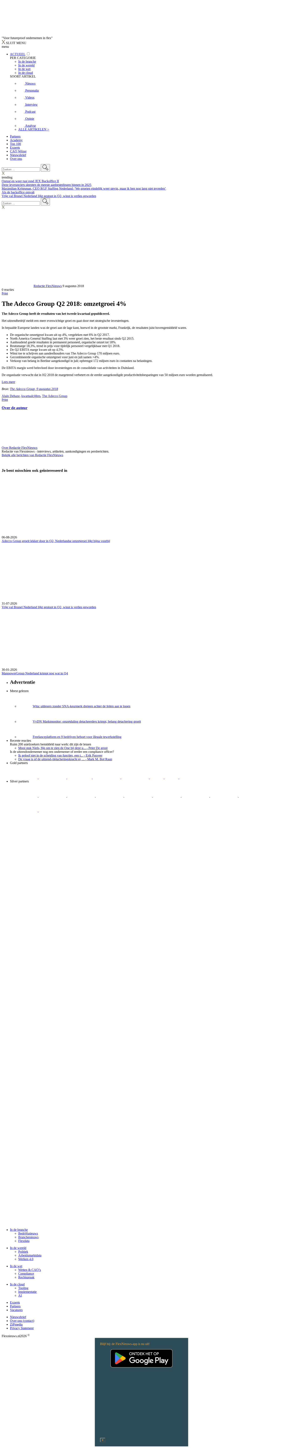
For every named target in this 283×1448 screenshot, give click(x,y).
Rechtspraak (26, 1277)
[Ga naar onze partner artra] (167, 796)
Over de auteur (14, 408)
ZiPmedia (16, 1324)
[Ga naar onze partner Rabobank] (195, 796)
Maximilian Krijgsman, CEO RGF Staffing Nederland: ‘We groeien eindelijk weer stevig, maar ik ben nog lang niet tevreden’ (84, 188)
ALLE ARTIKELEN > (33, 129)
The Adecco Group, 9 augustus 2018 (34, 389)
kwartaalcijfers (30, 396)
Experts (15, 147)
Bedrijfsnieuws (28, 1233)
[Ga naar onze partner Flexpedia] (135, 777)
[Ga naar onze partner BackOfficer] (80, 777)
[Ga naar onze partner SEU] (53, 796)
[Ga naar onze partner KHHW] (171, 777)
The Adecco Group (54, 396)
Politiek (23, 1251)
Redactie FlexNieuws (48, 286)
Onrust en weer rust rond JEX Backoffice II (30, 181)
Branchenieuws (28, 1237)
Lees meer (8, 382)
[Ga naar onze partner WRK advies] (52, 810)
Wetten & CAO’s (29, 1270)
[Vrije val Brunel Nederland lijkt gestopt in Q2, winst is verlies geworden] (141, 572)
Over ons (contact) (22, 1320)
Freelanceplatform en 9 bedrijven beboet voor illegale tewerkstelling (77, 737)
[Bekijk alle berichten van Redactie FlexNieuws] (17, 286)
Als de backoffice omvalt (18, 192)
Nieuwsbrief (18, 155)
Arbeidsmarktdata (29, 1255)
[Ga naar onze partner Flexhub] (24, 796)
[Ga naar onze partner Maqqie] (138, 796)
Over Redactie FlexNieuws (19, 447)
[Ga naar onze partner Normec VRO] (110, 796)
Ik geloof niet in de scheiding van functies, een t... (60, 755)
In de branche (19, 1229)
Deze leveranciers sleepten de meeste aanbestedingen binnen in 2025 (46, 185)
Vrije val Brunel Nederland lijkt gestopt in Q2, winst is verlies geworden (49, 196)
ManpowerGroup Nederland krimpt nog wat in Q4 (35, 673)
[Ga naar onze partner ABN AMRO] (224, 796)
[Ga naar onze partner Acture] (53, 777)
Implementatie (27, 1291)
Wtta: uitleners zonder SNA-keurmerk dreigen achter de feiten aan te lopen (81, 706)
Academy (16, 140)
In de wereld (18, 1248)
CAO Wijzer (18, 151)
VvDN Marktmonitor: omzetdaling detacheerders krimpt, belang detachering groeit (87, 721)
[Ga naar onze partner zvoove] (193, 777)
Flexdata (23, 1241)
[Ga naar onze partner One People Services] (107, 777)
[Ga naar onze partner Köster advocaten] (252, 796)
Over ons (16, 158)
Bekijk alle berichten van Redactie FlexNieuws (32, 455)
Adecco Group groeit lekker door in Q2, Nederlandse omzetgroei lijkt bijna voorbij (56, 541)
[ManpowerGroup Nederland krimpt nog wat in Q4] (141, 638)
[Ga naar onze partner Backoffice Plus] (24, 777)
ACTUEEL (17, 54)
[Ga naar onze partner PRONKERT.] (81, 796)
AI (20, 1295)
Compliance (26, 1273)
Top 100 (15, 144)
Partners (15, 136)
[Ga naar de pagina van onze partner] (38, 835)
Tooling (23, 1288)
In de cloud (17, 1284)
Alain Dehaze (11, 396)
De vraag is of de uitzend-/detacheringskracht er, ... (65, 759)
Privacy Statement (22, 1328)
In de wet (16, 1266)
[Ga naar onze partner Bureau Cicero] (157, 777)
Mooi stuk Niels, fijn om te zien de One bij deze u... (63, 748)
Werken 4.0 (25, 1259)
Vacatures (16, 1310)
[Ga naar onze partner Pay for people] (24, 810)
